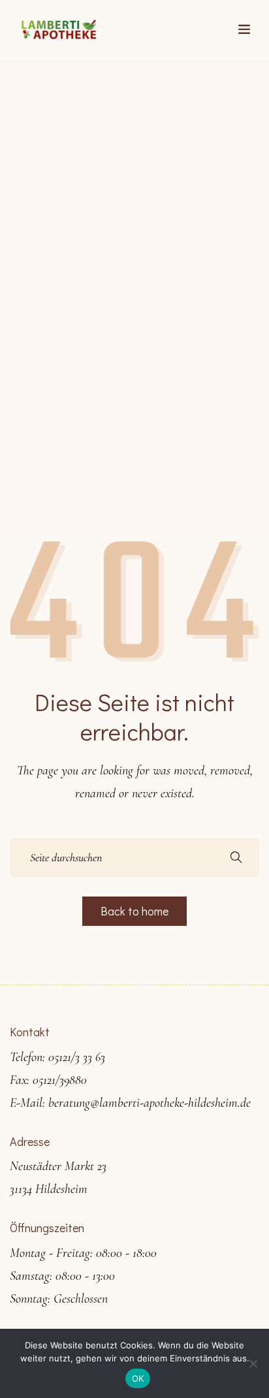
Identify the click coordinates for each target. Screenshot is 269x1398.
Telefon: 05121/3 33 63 (57, 1057)
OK (138, 1378)
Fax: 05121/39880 (48, 1080)
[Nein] (252, 1363)
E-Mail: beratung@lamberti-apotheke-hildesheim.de (130, 1103)
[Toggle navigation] (244, 29)
